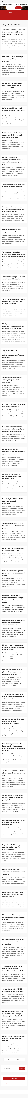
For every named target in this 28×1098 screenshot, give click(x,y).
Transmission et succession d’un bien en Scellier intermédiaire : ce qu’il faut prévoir (13, 696)
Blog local (14, 12)
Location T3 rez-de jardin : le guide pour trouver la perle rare (13, 405)
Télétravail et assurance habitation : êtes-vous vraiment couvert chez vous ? (13, 773)
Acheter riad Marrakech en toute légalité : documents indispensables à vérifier (13, 721)
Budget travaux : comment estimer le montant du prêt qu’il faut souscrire (13, 1038)
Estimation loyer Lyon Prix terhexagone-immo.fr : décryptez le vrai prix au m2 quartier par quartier (13, 598)
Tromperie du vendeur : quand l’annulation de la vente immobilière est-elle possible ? (12, 968)
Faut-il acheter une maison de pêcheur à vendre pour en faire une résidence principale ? (13, 672)
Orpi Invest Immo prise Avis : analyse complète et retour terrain (13, 231)
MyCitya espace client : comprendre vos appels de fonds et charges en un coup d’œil (13, 326)
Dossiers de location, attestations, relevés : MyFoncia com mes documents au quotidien (13, 622)
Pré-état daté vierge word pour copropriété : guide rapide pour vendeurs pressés (12, 894)
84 (14, 1059)
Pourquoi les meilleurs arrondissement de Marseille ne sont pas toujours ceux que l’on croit (12, 160)
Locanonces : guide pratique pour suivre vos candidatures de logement (13, 59)
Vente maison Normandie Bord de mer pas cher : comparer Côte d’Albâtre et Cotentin (13, 301)
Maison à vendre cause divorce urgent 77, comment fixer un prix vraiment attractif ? (13, 647)
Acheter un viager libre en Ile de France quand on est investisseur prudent (13, 526)
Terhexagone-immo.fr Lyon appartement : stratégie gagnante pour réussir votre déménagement (13, 254)
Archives (5, 1083)
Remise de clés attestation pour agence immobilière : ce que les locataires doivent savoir (12, 135)
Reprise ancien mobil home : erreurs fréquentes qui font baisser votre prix (13, 872)
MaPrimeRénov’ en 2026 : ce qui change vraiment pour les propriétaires (13, 942)
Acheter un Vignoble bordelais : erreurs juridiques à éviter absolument (12, 380)
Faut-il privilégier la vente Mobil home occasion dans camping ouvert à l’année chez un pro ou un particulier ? (13, 747)
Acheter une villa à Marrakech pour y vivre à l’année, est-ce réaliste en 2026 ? (12, 85)
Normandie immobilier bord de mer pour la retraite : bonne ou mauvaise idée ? (13, 822)
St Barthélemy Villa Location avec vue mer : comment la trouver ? (13, 185)
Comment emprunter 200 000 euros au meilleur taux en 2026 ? (13, 990)
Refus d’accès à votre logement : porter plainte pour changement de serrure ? (13, 573)
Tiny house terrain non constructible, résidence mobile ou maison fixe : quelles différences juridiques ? (13, 354)
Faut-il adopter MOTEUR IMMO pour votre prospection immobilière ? (12, 501)
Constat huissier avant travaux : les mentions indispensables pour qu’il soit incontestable (13, 209)
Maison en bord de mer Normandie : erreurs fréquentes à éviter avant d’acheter (13, 917)
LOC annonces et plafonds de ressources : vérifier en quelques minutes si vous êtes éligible (13, 429)
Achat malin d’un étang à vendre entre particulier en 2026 (13, 549)
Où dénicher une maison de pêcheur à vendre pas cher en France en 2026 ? (12, 476)
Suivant (19, 1059)
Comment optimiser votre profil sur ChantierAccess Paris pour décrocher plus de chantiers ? (12, 1013)
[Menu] (2, 1)
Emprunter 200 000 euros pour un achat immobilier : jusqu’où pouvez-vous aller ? (13, 847)
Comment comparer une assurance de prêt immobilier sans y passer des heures (13, 451)
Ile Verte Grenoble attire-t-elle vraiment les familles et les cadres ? (13, 110)
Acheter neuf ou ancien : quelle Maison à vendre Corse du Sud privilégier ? (12, 797)
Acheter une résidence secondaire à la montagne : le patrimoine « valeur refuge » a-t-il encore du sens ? (13, 33)
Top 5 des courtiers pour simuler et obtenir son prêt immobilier (13, 278)
